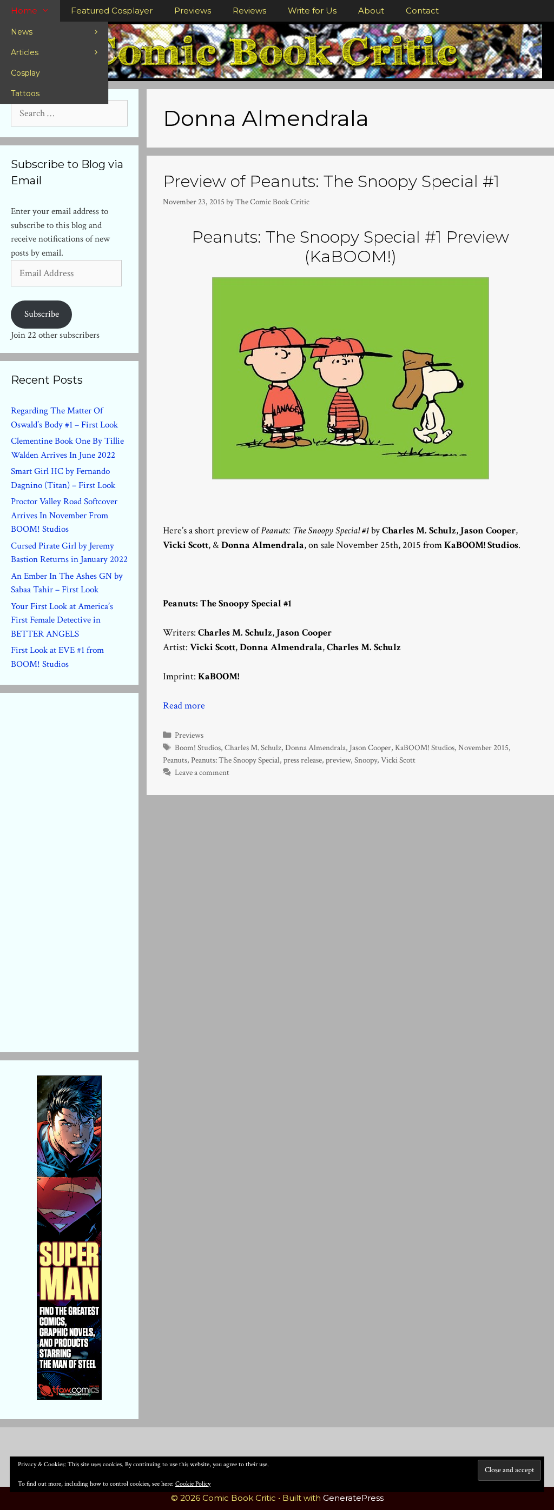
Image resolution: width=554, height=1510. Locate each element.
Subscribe (41, 314)
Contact (422, 10)
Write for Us (312, 10)
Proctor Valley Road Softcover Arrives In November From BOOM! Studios (64, 515)
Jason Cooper (370, 747)
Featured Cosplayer (112, 10)
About (371, 10)
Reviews (249, 10)
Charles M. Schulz (253, 747)
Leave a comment (202, 772)
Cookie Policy (192, 1484)
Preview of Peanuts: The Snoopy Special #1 (331, 181)
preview (338, 759)
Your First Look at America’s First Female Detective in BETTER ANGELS (62, 620)
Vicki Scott (398, 759)
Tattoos (25, 93)
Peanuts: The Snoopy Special (235, 759)
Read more (184, 705)
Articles (24, 52)
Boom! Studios (198, 747)
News (21, 32)
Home (24, 10)
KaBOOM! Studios (424, 747)
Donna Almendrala (315, 747)
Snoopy (365, 759)
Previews (192, 10)
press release (302, 759)
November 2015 (483, 747)
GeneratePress (353, 1498)
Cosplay (25, 73)
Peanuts (175, 759)
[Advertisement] (92, 870)
